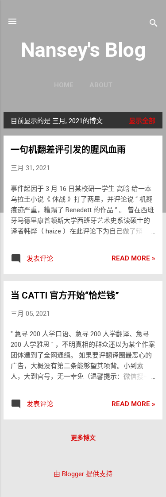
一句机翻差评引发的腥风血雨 (68, 149)
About (100, 85)
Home (63, 85)
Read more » (133, 258)
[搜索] (153, 24)
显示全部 (142, 121)
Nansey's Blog (83, 50)
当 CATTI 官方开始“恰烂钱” (65, 295)
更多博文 (83, 437)
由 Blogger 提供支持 (83, 474)
